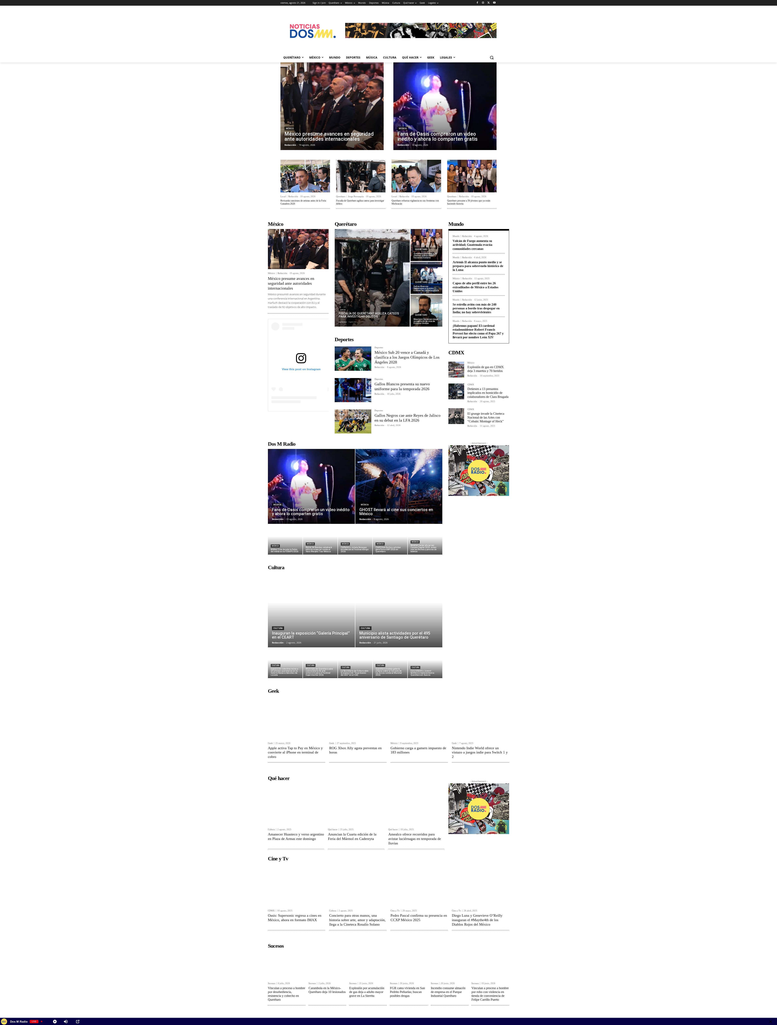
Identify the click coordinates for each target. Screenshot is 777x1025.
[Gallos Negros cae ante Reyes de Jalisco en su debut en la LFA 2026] (353, 421)
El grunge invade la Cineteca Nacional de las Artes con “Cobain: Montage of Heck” (485, 417)
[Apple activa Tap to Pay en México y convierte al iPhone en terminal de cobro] (296, 717)
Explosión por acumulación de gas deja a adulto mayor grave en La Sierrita (366, 991)
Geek (270, 743)
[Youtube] (494, 3)
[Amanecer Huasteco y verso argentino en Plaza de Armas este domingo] (296, 804)
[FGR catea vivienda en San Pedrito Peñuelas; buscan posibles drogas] (409, 965)
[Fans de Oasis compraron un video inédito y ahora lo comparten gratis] (445, 106)
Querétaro (340, 196)
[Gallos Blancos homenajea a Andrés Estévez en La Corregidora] (426, 278)
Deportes (379, 347)
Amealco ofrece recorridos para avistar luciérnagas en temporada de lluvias (414, 838)
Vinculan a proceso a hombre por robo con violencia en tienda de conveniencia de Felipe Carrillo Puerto (490, 994)
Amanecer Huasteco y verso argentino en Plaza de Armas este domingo (296, 836)
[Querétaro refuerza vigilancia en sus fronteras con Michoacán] (416, 176)
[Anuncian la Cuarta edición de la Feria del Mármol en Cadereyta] (356, 804)
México (290, 128)
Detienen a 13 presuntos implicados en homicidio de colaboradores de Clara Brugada (487, 392)
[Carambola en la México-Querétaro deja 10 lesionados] (327, 965)
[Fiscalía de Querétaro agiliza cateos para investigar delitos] (361, 176)
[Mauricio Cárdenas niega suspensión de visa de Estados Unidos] (426, 311)
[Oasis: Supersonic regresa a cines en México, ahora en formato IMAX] (296, 885)
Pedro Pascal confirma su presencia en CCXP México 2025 (419, 917)
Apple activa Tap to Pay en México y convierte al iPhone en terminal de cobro (295, 752)
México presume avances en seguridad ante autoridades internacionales (291, 283)
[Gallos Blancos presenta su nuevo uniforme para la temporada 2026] (353, 390)
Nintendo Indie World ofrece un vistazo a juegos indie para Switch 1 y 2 (480, 752)
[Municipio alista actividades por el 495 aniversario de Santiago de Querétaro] (398, 609)
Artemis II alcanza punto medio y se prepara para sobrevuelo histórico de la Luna (478, 266)
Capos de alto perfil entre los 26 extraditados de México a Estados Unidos (475, 287)
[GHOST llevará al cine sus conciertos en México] (398, 486)
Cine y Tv (395, 911)
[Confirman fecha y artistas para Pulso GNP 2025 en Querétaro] (390, 539)
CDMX (470, 385)
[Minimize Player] (770, 1021)
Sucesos (271, 983)
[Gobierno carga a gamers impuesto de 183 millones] (419, 717)
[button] (492, 57)
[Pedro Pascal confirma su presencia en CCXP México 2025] (419, 885)
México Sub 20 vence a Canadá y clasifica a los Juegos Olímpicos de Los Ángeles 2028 (407, 357)
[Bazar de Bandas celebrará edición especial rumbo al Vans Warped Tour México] (320, 539)
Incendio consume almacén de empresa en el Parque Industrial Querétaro (448, 991)
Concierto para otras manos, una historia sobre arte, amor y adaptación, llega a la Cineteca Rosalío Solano (357, 919)
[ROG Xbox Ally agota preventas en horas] (357, 717)
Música (403, 128)
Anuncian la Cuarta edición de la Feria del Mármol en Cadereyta (352, 836)
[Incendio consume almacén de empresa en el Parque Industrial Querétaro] (449, 965)
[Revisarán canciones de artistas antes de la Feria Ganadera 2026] (305, 176)
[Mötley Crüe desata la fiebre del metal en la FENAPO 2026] (285, 539)
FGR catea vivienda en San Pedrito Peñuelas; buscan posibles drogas (407, 991)
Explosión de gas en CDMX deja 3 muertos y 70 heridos (485, 369)
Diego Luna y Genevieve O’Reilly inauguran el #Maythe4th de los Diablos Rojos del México (477, 919)
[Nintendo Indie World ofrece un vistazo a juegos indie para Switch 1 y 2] (480, 717)
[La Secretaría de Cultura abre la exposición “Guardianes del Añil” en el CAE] (355, 663)
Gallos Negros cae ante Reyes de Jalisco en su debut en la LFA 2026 (408, 417)
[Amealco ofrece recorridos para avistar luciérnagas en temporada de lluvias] (416, 804)
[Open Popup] (77, 1021)
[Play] (54, 1021)
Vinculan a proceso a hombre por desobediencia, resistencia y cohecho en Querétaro (286, 994)
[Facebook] (477, 3)
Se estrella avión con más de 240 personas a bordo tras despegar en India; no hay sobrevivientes (476, 308)
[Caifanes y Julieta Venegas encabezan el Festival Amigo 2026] (355, 539)
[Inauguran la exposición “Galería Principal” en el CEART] (311, 609)
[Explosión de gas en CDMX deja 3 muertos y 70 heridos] (456, 369)
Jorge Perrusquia (356, 196)
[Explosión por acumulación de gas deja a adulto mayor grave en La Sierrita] (368, 965)
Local (283, 196)
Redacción (293, 196)
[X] (488, 3)
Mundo (456, 236)
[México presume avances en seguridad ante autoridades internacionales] (332, 106)
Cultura (278, 628)
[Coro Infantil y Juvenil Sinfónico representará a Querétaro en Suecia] (425, 663)
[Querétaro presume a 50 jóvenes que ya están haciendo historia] (472, 176)
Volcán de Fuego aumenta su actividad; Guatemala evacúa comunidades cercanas (472, 244)
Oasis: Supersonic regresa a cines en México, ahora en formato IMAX (294, 917)
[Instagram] (483, 3)
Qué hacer (333, 829)
